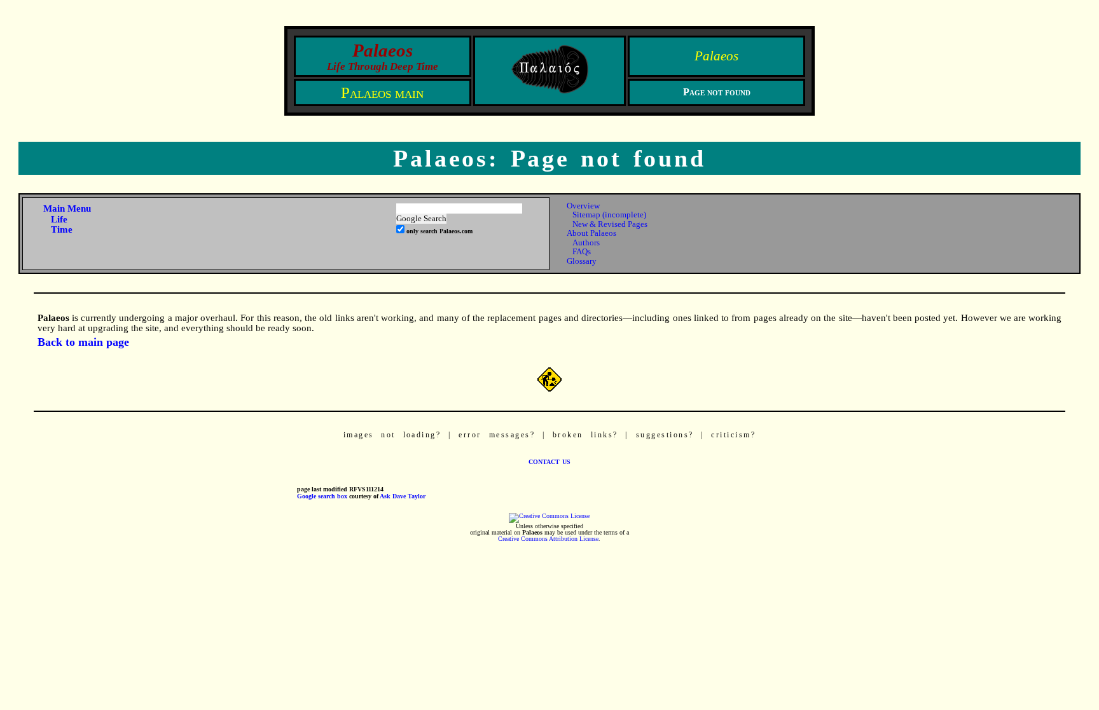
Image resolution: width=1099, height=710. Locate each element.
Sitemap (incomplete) (609, 214)
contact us (549, 461)
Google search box (322, 496)
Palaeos (716, 56)
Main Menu (67, 208)
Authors (586, 242)
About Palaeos (591, 233)
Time (62, 229)
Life (59, 219)
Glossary (582, 261)
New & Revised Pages (609, 224)
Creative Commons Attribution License (548, 539)
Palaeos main (382, 92)
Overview (583, 205)
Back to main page (83, 342)
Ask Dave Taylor (402, 496)
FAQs (581, 251)
